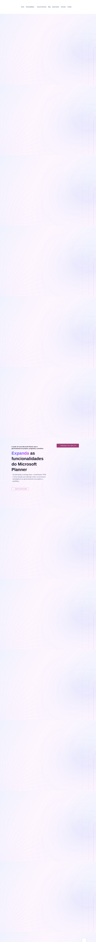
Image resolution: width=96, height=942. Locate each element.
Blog (49, 6)
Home (22, 6)
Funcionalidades (30, 6)
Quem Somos (55, 6)
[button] (20, 488)
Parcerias (63, 6)
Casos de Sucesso (41, 6)
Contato (69, 6)
